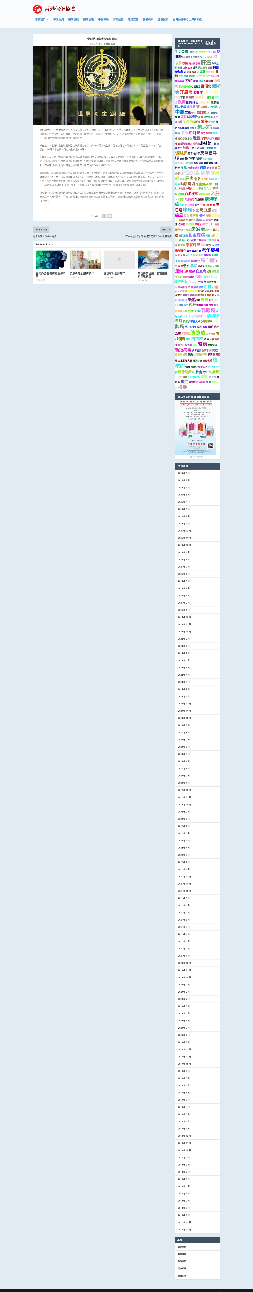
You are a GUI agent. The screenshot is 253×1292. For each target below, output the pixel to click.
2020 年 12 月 (184, 963)
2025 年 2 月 (184, 602)
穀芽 (197, 204)
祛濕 (208, 382)
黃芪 (193, 112)
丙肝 (192, 304)
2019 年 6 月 (184, 1092)
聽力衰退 (180, 106)
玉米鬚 (178, 354)
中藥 (209, 133)
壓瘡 (177, 116)
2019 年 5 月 (184, 1099)
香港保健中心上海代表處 (187, 19)
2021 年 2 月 (184, 948)
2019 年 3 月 (184, 1114)
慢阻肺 (181, 152)
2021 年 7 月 (184, 912)
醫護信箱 (88, 19)
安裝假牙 (182, 287)
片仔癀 (215, 245)
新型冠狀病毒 (195, 172)
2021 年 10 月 (184, 890)
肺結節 (205, 143)
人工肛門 (179, 199)
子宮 (182, 255)
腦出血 (182, 240)
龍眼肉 (209, 220)
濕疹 (184, 132)
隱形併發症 (192, 102)
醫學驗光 (193, 382)
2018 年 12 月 (184, 1135)
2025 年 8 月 (184, 559)
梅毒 (182, 387)
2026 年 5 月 (184, 494)
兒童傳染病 (204, 184)
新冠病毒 (183, 350)
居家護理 (191, 72)
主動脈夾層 (186, 360)
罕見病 (188, 121)
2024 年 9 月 (184, 638)
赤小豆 (189, 255)
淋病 (189, 138)
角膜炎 (193, 127)
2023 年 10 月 (184, 718)
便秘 (204, 121)
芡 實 (209, 245)
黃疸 (185, 321)
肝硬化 (206, 86)
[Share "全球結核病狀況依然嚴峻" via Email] (110, 216)
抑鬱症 (198, 92)
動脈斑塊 (187, 183)
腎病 (202, 344)
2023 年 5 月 (184, 754)
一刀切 (206, 57)
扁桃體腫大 (200, 97)
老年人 (201, 220)
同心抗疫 (191, 240)
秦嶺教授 (207, 360)
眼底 (199, 327)
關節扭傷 (183, 235)
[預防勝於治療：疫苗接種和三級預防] (153, 260)
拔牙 (215, 321)
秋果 (177, 255)
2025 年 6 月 (184, 573)
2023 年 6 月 (184, 746)
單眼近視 (211, 282)
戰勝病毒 (189, 199)
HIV (203, 245)
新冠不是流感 (185, 345)
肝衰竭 (210, 138)
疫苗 (189, 80)
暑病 (200, 116)
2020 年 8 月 (184, 991)
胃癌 (203, 167)
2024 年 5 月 (184, 667)
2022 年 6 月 (184, 833)
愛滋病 (198, 229)
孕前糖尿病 (206, 321)
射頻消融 (195, 143)
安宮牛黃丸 (202, 76)
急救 (197, 179)
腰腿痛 (202, 382)
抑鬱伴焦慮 (194, 321)
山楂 (192, 148)
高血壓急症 (194, 63)
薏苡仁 (204, 179)
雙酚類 (194, 216)
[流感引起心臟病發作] (85, 260)
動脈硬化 (180, 251)
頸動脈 (196, 121)
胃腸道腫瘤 (184, 261)
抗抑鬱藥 (189, 204)
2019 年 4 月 (184, 1107)
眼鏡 (201, 81)
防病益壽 (118, 19)
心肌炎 (187, 316)
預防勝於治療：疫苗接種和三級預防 (152, 275)
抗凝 (195, 81)
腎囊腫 (178, 311)
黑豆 (186, 305)
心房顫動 (213, 112)
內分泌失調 (181, 291)
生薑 (180, 76)
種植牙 (208, 230)
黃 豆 (206, 339)
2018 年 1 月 (184, 1215)
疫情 (213, 235)
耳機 (188, 112)
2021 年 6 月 (184, 919)
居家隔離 (179, 194)
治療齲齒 (199, 199)
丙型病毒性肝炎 (204, 51)
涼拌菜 (198, 224)
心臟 (215, 287)
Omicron (192, 282)
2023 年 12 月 (184, 703)
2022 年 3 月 (184, 854)
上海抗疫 (187, 67)
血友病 (215, 102)
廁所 (182, 158)
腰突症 (182, 220)
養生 (184, 381)
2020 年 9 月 (184, 984)
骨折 (178, 173)
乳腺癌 (208, 310)
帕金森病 (196, 235)
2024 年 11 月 (184, 624)
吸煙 (177, 97)
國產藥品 (208, 116)
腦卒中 (190, 158)
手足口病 (181, 51)
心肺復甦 (192, 117)
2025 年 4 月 (184, 588)
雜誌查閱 (133, 19)
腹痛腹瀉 (198, 287)
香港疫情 (192, 291)
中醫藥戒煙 (202, 305)
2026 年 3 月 (184, 509)
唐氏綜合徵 (181, 138)
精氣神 (181, 245)
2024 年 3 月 (184, 682)
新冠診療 (197, 360)
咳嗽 (208, 216)
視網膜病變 (185, 86)
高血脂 (205, 209)
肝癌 (206, 62)
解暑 (182, 179)
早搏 (204, 138)
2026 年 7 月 (184, 480)
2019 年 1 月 (184, 1128)
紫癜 (198, 372)
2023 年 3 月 (184, 768)
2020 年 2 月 (184, 1035)
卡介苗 (202, 282)
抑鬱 (197, 300)
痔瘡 (195, 255)
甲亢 (205, 224)
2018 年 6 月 (184, 1179)
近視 (197, 138)
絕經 (185, 354)
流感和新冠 (193, 167)
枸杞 (211, 300)
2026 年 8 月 (184, 473)
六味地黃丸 (214, 106)
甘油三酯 (205, 204)
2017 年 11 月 (184, 1229)
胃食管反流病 (212, 266)
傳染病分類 (201, 106)
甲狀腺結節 (194, 377)
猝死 (183, 167)
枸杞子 (208, 188)
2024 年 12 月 (184, 617)
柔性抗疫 (212, 345)
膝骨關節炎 (186, 372)
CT (204, 316)
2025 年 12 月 (184, 530)
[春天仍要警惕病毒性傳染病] (51, 260)
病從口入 (203, 366)
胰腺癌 (198, 332)
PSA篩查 (199, 148)
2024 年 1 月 (184, 696)
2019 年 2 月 (184, 1121)
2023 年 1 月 (184, 782)
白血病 (201, 271)
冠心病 (211, 91)
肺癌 (211, 179)
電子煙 (210, 167)
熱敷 (186, 148)
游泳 (215, 133)
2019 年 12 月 (184, 1049)
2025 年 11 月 (184, 537)
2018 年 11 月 (184, 1143)
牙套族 (210, 240)
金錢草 (201, 72)
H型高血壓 (210, 148)
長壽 (210, 354)
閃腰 (210, 67)
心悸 (216, 76)
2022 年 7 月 (184, 826)
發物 (195, 345)
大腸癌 (214, 371)
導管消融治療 (194, 251)
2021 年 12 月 (184, 876)
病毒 (212, 204)
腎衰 (211, 305)
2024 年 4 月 (184, 674)
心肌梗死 (191, 194)
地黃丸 (201, 266)
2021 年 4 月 (184, 934)
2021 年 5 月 (184, 927)
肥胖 (178, 230)
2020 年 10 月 (184, 977)
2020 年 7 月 (184, 999)
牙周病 (186, 92)
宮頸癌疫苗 (204, 194)
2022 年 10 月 (184, 804)
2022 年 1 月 (184, 869)
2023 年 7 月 (184, 739)
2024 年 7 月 (184, 653)
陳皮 (188, 339)
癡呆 (192, 271)
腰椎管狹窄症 (190, 295)
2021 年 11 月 (184, 883)
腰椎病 (191, 106)
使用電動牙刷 (200, 354)
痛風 (179, 215)
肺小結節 (190, 327)
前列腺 (213, 315)
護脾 (195, 67)
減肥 (214, 210)
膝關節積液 (204, 102)
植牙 (214, 295)
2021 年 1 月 (184, 955)
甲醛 (178, 320)
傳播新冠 (195, 261)
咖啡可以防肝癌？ (114, 273)
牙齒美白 (201, 240)
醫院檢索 (148, 19)
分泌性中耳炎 (185, 188)
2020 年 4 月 (184, 1020)
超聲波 (194, 366)
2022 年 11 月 (184, 797)
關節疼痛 (179, 81)
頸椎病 (207, 350)
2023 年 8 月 (184, 732)
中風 (179, 111)
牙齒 (200, 188)
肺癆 (182, 224)
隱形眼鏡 (185, 143)
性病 (211, 76)
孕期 (193, 265)
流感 (204, 299)
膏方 (201, 255)
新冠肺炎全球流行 (192, 57)
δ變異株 (212, 377)
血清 (180, 266)
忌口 (217, 167)
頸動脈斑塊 (189, 76)
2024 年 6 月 (184, 660)
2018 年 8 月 (184, 1164)
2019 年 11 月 (184, 1056)
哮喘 (187, 210)
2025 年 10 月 (184, 545)
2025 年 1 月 (184, 610)
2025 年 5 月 (184, 581)
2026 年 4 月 (184, 501)
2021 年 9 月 (184, 898)
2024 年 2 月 (184, 689)
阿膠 (207, 235)
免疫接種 (208, 81)
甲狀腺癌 (193, 244)
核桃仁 (192, 51)
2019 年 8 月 (184, 1078)
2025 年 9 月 (184, 552)
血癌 (205, 327)
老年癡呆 (210, 250)
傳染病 (211, 121)
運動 (179, 271)
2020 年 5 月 (184, 1013)
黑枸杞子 (190, 220)
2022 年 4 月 (184, 847)
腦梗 (199, 158)
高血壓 (207, 260)
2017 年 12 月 (184, 1222)
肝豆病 (210, 97)
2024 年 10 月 (184, 631)
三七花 (178, 377)
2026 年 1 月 (184, 523)
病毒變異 (196, 350)
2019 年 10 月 (184, 1063)
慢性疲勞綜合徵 (205, 291)
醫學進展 (73, 19)
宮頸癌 (190, 224)
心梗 (216, 51)
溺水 (186, 266)
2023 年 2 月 (184, 775)
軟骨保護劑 (188, 276)
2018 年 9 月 (184, 1157)
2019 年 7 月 (184, 1085)
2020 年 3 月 (184, 1027)
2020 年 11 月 (184, 970)
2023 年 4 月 (184, 761)
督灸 (186, 216)
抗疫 (185, 63)
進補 (195, 188)
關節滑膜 (208, 162)
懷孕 (180, 305)
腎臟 (190, 354)
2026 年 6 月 (184, 487)
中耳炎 (194, 132)
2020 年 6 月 (184, 1006)
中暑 (207, 286)
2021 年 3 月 (184, 941)
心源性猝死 (207, 276)
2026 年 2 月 (184, 516)
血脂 (179, 56)
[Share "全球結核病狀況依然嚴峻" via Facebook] (104, 216)
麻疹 (185, 377)
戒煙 (198, 311)
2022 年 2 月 (184, 862)
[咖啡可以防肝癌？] (119, 260)
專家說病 (58, 19)
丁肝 (182, 97)
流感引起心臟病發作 (82, 273)
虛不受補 (186, 230)
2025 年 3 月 (184, 595)
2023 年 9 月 (184, 725)
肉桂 (215, 350)
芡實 (183, 117)
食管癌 (190, 97)
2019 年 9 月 (184, 1071)
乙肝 (215, 193)
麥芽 (216, 305)
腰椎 (215, 188)
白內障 (197, 338)
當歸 (209, 271)
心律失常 (197, 316)
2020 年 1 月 (184, 1042)
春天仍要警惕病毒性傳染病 (51, 275)
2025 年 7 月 (184, 566)
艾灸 (204, 372)
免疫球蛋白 (188, 311)
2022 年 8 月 (184, 818)
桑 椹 (190, 287)
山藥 (186, 271)
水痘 (195, 210)
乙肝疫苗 (211, 333)
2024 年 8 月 (184, 646)
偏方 (203, 133)
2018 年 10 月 (184, 1150)
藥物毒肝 (210, 72)
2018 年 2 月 (184, 1207)
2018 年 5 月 (184, 1186)
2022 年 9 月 (184, 811)
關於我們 (40, 19)
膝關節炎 (202, 112)
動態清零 (202, 67)
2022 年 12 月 (184, 790)
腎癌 (191, 299)
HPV (202, 215)
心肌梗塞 (196, 86)
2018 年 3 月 (184, 1200)
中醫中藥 (103, 19)
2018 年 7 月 (184, 1171)
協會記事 (163, 19)
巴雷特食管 (194, 153)
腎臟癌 (207, 255)
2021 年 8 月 (184, 905)
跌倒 (182, 102)
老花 (198, 276)
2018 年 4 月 (184, 1193)
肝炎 (189, 178)
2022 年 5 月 (184, 840)
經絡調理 (198, 162)
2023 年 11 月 (184, 710)
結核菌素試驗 (204, 295)
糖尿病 (204, 126)
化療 (187, 366)
